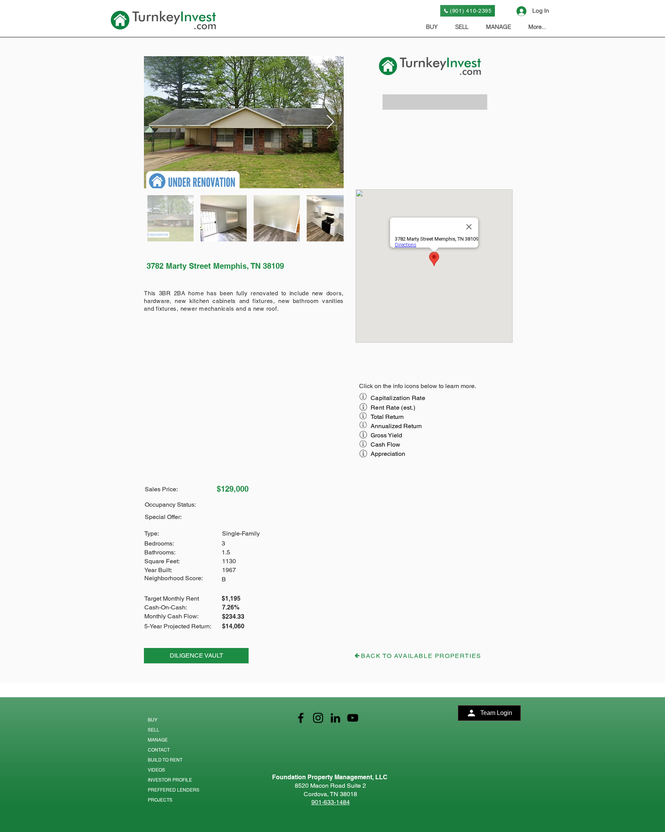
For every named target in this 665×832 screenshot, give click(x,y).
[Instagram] (318, 718)
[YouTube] (352, 718)
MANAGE (158, 740)
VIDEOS (156, 770)
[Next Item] (330, 122)
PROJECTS (160, 800)
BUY (152, 720)
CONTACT (159, 750)
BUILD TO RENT (165, 760)
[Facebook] (300, 718)
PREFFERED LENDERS (173, 790)
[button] (435, 102)
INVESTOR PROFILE (170, 780)
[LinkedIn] (335, 718)
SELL (153, 730)
